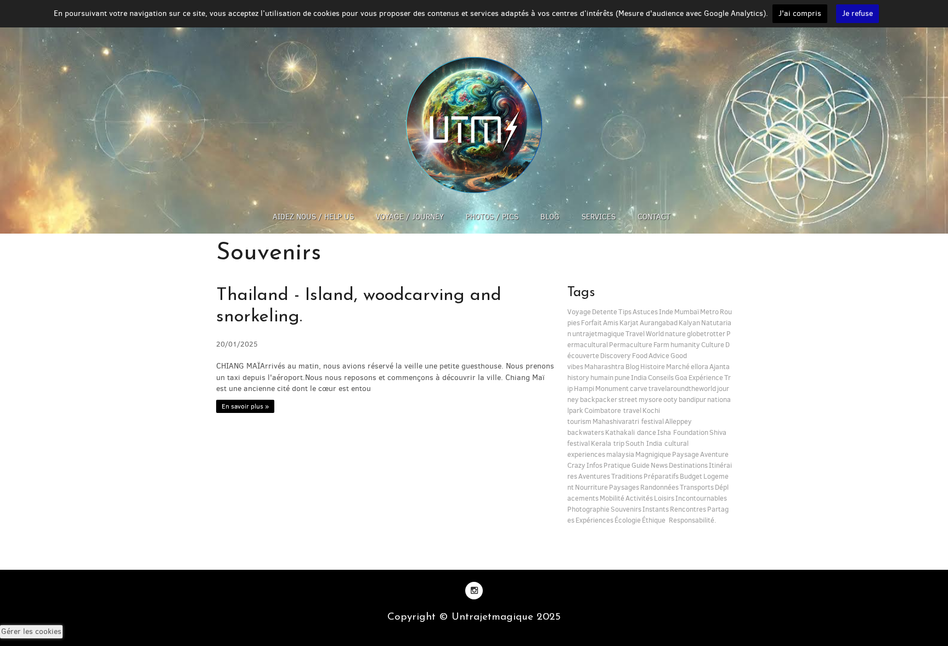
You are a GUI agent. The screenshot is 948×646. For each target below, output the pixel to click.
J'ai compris (799, 13)
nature (675, 333)
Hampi (584, 388)
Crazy (576, 465)
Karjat (629, 322)
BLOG (550, 217)
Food (639, 355)
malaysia (620, 454)
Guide (640, 465)
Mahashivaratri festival (628, 421)
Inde (666, 311)
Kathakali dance (630, 432)
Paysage (685, 454)
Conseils (661, 377)
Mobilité (612, 498)
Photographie (588, 509)
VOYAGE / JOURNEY (410, 217)
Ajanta (719, 366)
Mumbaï (686, 311)
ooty (670, 399)
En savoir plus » (245, 406)
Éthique (653, 520)
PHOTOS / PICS (492, 217)
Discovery (615, 355)
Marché (678, 366)
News (659, 465)
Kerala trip (607, 443)
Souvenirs (626, 509)
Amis (610, 322)
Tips (624, 311)
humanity (685, 344)
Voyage (579, 311)
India (639, 377)
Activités (639, 498)
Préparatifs (661, 476)
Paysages (624, 487)
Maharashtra (604, 366)
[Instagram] (474, 590)
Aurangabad (659, 322)
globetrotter (706, 333)
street (627, 399)
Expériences (594, 520)
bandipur (692, 399)
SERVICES (599, 217)
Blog (632, 366)
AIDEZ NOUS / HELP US (313, 217)
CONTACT (653, 217)
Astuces (645, 311)
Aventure (714, 454)
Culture (712, 344)
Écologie (627, 520)
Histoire (652, 366)
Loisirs (664, 498)
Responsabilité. (691, 520)
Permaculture (630, 344)
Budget (691, 476)
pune (622, 377)
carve (638, 388)
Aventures (594, 476)
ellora (699, 366)
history (578, 377)
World (655, 333)
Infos (594, 465)
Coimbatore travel (612, 410)
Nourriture (591, 487)
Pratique (616, 465)
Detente (604, 311)
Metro (709, 311)
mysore (650, 399)
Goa (681, 377)
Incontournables (701, 498)
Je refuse (857, 13)
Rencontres (688, 509)
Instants (655, 509)
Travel (635, 333)
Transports (697, 487)
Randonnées (659, 487)
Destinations (688, 465)
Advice (658, 355)
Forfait (591, 322)
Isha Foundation (682, 432)
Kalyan (689, 322)
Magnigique (653, 454)
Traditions (626, 476)
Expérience (706, 377)
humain (601, 377)
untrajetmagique (598, 333)
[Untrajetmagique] (474, 125)
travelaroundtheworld (682, 388)
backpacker (598, 399)
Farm (661, 344)
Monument (612, 388)
